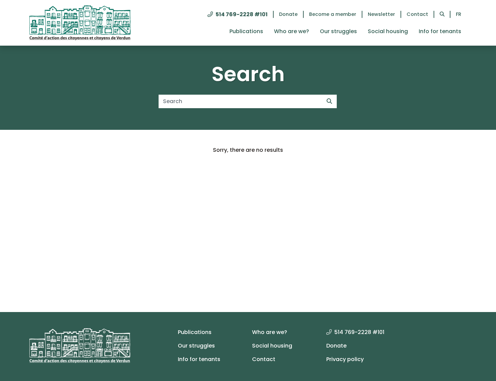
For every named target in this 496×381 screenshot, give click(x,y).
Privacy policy (345, 359)
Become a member (332, 14)
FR (458, 14)
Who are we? (291, 31)
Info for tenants (440, 31)
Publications (246, 31)
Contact (417, 14)
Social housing (388, 31)
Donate (288, 14)
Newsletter (381, 14)
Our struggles (338, 31)
